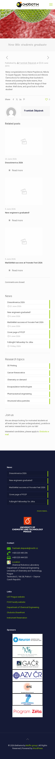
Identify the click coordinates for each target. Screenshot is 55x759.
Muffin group (31, 745)
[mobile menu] (50, 4)
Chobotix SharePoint (16, 612)
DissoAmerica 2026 (14, 162)
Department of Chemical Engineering (23, 607)
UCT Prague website (16, 597)
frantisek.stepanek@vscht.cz (25, 548)
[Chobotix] (27, 4)
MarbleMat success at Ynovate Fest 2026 (23, 263)
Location (16, 562)
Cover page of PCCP (18, 494)
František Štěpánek (27, 63)
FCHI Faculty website (16, 602)
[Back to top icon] (27, 739)
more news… (42, 511)
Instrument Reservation (17, 618)
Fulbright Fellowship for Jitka (22, 501)
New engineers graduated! (17, 213)
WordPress (38, 748)
